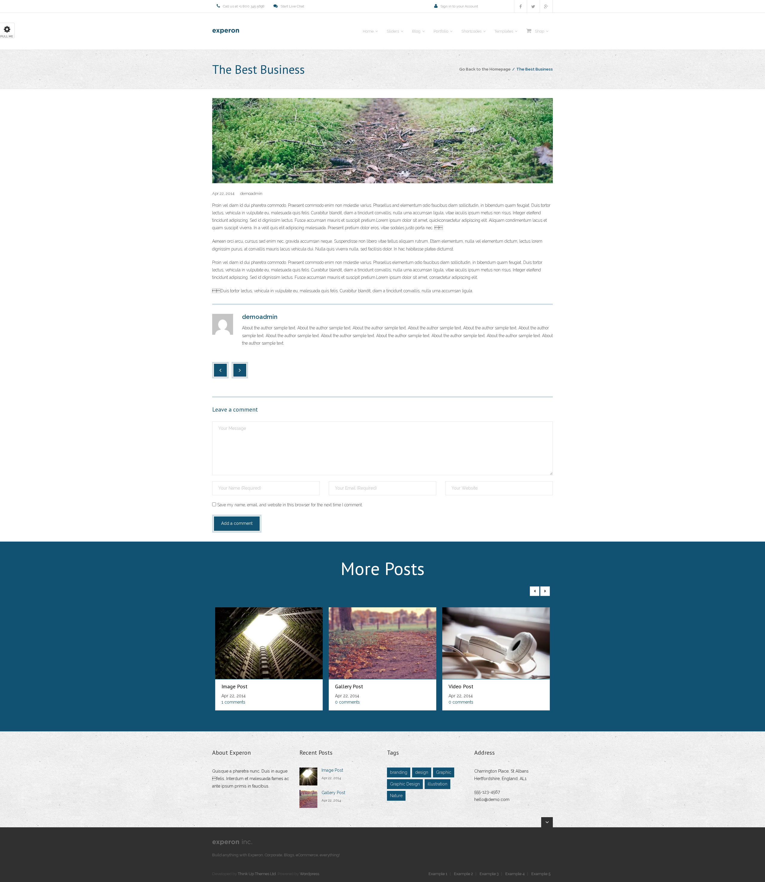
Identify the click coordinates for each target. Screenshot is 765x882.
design (421, 772)
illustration (437, 784)
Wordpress (309, 874)
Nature (396, 795)
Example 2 (463, 874)
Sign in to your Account (459, 6)
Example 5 (540, 874)
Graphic (443, 772)
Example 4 (515, 874)
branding (398, 772)
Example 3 (489, 874)
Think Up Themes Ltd (257, 874)
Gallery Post (349, 686)
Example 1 (438, 874)
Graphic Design (405, 784)
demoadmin (251, 193)
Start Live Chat (292, 6)
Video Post (461, 686)
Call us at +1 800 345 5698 (243, 6)
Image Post (234, 686)
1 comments (233, 702)
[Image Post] (308, 776)
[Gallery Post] (308, 799)
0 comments (347, 702)
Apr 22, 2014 (331, 778)
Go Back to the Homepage (485, 69)
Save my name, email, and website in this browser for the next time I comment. (290, 504)
